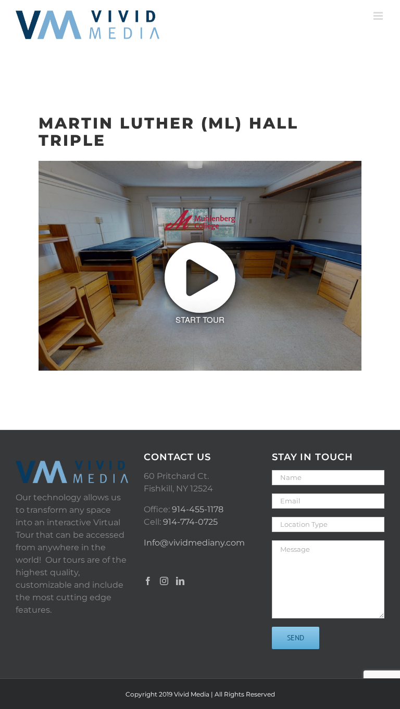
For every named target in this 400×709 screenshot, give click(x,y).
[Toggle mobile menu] (378, 15)
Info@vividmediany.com (194, 543)
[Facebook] (148, 581)
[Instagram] (164, 581)
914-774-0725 (190, 522)
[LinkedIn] (180, 581)
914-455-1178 (197, 509)
